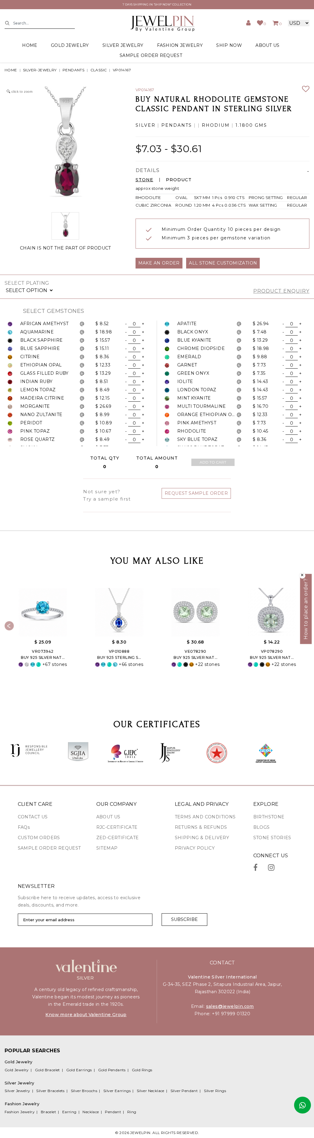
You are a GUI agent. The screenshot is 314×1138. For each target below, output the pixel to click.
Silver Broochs (84, 1090)
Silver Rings (215, 1090)
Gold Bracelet (47, 1070)
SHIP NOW (229, 45)
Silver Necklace (150, 1090)
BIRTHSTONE (269, 817)
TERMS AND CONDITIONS (205, 817)
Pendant (113, 1112)
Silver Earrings (117, 1090)
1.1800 (244, 125)
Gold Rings (142, 1070)
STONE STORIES (272, 837)
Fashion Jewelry (20, 1112)
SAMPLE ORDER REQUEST (151, 55)
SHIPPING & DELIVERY (202, 837)
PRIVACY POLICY (195, 848)
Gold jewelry (70, 45)
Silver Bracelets (50, 1090)
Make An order (159, 263)
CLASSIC (98, 70)
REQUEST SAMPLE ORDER (196, 493)
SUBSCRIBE (184, 919)
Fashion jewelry (180, 45)
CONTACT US (33, 817)
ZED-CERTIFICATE (117, 837)
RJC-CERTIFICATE (117, 827)
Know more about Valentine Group (85, 1014)
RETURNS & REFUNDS (201, 827)
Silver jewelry (122, 45)
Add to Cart (213, 462)
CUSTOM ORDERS (39, 837)
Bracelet (48, 1112)
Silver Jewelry (17, 1090)
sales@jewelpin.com (230, 1006)
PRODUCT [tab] (179, 180)
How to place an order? (306, 609)
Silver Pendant (184, 1090)
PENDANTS (73, 70)
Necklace (90, 1112)
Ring (131, 1112)
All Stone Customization (223, 263)
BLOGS (261, 827)
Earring (69, 1112)
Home (29, 45)
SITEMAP (107, 848)
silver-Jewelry (40, 70)
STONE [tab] (144, 180)
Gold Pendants (112, 1070)
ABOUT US (267, 45)
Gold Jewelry (17, 1070)
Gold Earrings (79, 1070)
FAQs (24, 827)
